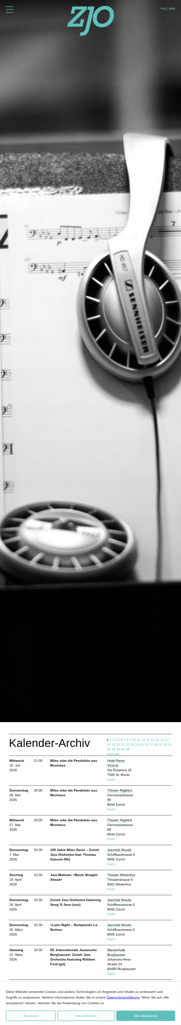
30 (165, 744)
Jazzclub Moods (119, 850)
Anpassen (30, 1016)
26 (146, 744)
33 (113, 749)
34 (118, 749)
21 (123, 744)
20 (118, 744)
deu (172, 8)
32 (109, 749)
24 (137, 744)
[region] (90, 1003)
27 (151, 744)
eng (163, 8)
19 (113, 744)
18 (109, 744)
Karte (111, 779)
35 (123, 749)
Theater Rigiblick (119, 790)
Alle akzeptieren (146, 1016)
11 (138, 740)
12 (143, 740)
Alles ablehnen (86, 1016)
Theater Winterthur (121, 875)
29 (160, 744)
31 (170, 744)
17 (167, 740)
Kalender (113, 754)
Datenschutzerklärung (123, 997)
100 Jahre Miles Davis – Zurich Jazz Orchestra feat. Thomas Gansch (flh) (74, 854)
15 (157, 740)
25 (142, 744)
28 (156, 744)
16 (162, 740)
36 (127, 749)
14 (153, 740)
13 (148, 740)
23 (132, 744)
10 (134, 740)
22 (127, 744)
